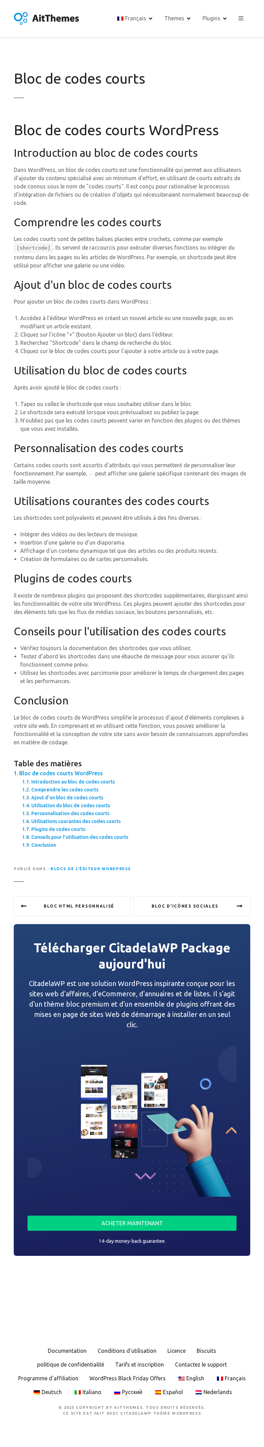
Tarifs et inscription (139, 1364)
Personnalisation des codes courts (70, 813)
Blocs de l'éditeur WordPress (91, 869)
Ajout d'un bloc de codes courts (67, 797)
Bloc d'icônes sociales (185, 906)
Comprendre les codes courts (64, 789)
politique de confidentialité (70, 1364)
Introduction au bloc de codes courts (73, 782)
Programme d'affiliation (48, 1378)
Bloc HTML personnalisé (79, 906)
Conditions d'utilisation (127, 1351)
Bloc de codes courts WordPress (61, 773)
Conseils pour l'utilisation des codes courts (79, 837)
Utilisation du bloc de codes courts (70, 805)
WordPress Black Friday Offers (127, 1378)
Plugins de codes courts (58, 829)
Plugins (211, 18)
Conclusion (43, 845)
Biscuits (206, 1351)
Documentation (67, 1351)
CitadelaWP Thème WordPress (160, 1413)
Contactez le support (201, 1364)
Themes (174, 18)
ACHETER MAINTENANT (132, 1223)
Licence (176, 1351)
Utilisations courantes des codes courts (76, 821)
